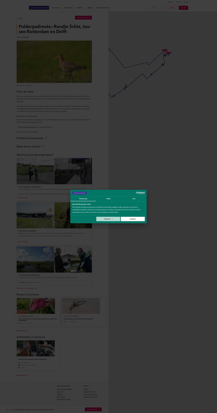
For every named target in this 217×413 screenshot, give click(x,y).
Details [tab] (108, 198)
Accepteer (133, 219)
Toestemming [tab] (83, 198)
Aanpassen (107, 219)
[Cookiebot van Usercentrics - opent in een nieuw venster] (137, 193)
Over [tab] (133, 198)
